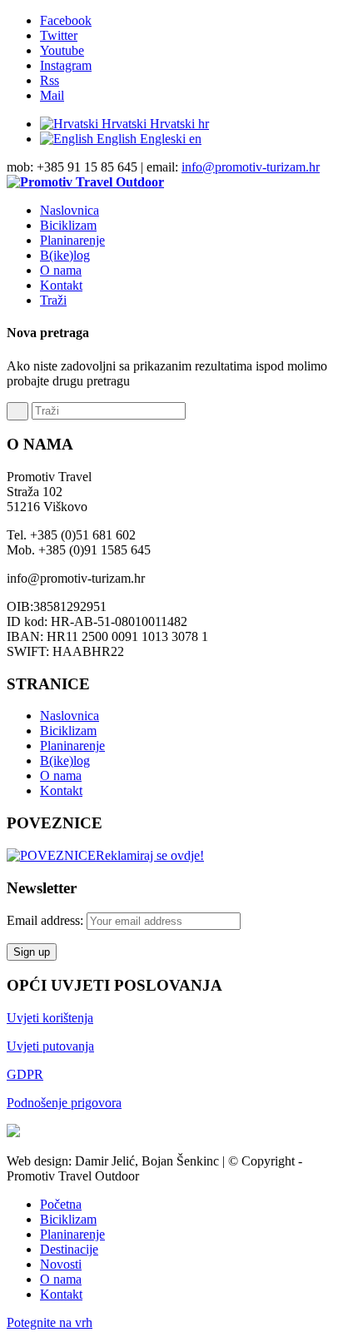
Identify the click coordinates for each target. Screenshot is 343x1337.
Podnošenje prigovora (64, 1103)
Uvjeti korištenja (50, 1018)
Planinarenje (72, 745)
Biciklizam (68, 730)
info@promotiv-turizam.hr (250, 167)
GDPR (25, 1074)
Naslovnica (69, 715)
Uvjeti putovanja (50, 1046)
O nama (61, 775)
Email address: (47, 920)
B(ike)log (65, 760)
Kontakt (61, 790)
